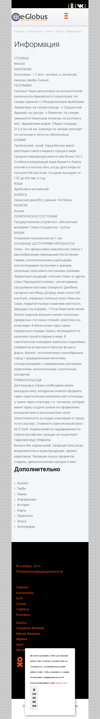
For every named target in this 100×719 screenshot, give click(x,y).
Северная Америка (30, 628)
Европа (21, 623)
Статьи (21, 604)
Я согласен (34, 698)
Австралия (24, 650)
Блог (19, 598)
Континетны (25, 593)
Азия (19, 644)
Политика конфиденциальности (39, 571)
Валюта (22, 483)
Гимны (22, 494)
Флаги (21, 521)
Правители (25, 516)
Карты (21, 510)
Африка (21, 639)
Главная (22, 587)
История (23, 505)
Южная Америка (28, 633)
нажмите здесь (61, 683)
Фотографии (26, 527)
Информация (26, 499)
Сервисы (22, 609)
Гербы (21, 488)
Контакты (23, 615)
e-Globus (25, 566)
